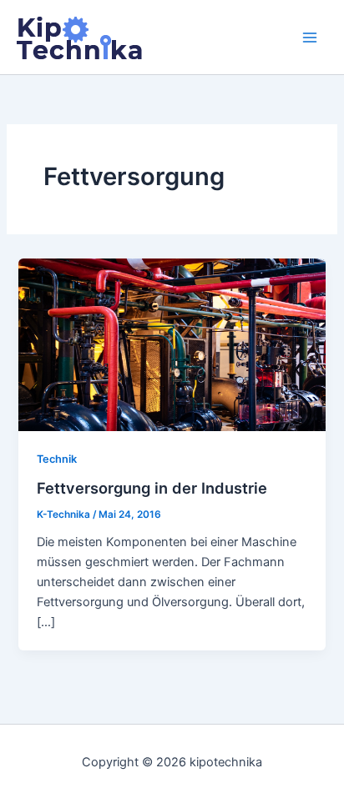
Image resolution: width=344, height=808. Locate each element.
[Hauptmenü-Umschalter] (309, 37)
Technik (57, 459)
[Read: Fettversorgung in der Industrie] (171, 343)
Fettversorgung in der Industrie (152, 488)
